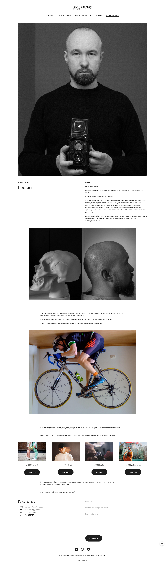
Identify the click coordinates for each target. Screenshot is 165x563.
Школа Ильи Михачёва (83, 15)
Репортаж (133, 472)
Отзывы (99, 15)
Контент (99, 472)
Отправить (93, 538)
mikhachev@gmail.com (33, 510)
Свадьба (32, 472)
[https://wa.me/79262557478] (82, 549)
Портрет (65, 472)
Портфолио (50, 15)
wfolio (85, 560)
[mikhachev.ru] (82, 8)
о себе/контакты (112, 15)
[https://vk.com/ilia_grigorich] (76, 549)
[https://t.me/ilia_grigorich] (88, 549)
